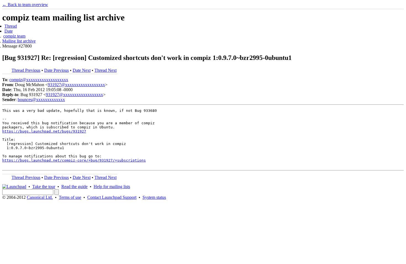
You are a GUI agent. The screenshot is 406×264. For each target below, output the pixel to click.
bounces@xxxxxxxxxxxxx (41, 99)
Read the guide (74, 186)
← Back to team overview (25, 4)
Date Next (82, 70)
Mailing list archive (19, 41)
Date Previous (56, 70)
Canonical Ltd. (40, 197)
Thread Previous (26, 70)
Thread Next (105, 70)
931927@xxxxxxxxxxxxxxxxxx (76, 84)
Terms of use (70, 197)
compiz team (14, 36)
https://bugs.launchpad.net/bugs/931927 (44, 131)
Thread (10, 26)
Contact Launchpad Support (111, 197)
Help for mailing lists (112, 186)
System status (154, 197)
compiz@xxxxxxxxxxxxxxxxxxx (38, 79)
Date (8, 31)
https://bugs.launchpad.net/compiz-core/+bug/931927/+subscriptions (74, 160)
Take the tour (43, 186)
